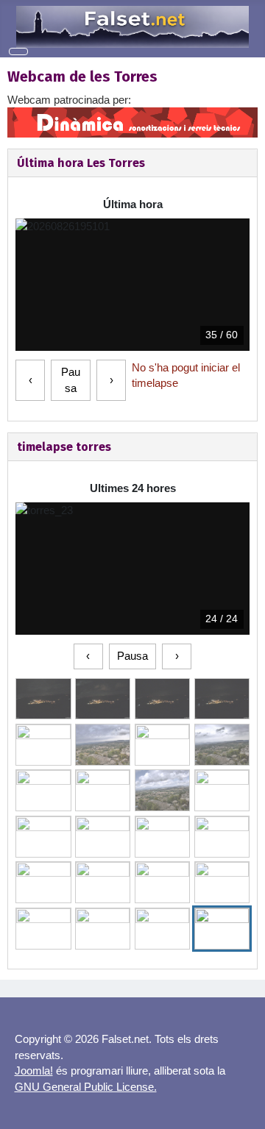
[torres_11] (222, 790)
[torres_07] (222, 745)
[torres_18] (162, 882)
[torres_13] (102, 837)
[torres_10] (162, 790)
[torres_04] (43, 745)
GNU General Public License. (86, 1086)
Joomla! (34, 1070)
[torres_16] (43, 882)
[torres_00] (43, 699)
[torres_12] (43, 837)
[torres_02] (162, 699)
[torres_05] (102, 745)
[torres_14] (162, 837)
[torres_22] (162, 929)
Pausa (70, 380)
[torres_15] (222, 837)
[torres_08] (43, 790)
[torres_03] (222, 699)
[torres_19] (222, 882)
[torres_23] (222, 929)
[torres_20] (43, 929)
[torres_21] (102, 929)
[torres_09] (102, 790)
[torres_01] (102, 699)
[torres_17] (102, 882)
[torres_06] (162, 745)
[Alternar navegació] (18, 51)
